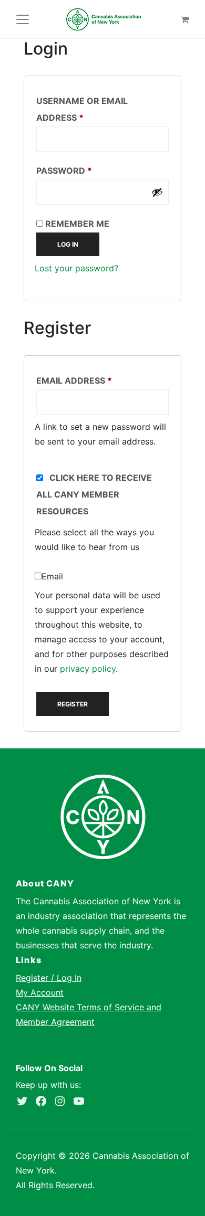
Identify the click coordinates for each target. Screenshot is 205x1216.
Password (85, 170)
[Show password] (157, 192)
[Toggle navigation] (22, 19)
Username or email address (82, 109)
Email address (95, 380)
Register (72, 704)
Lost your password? (76, 268)
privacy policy (88, 668)
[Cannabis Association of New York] (103, 19)
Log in (67, 244)
